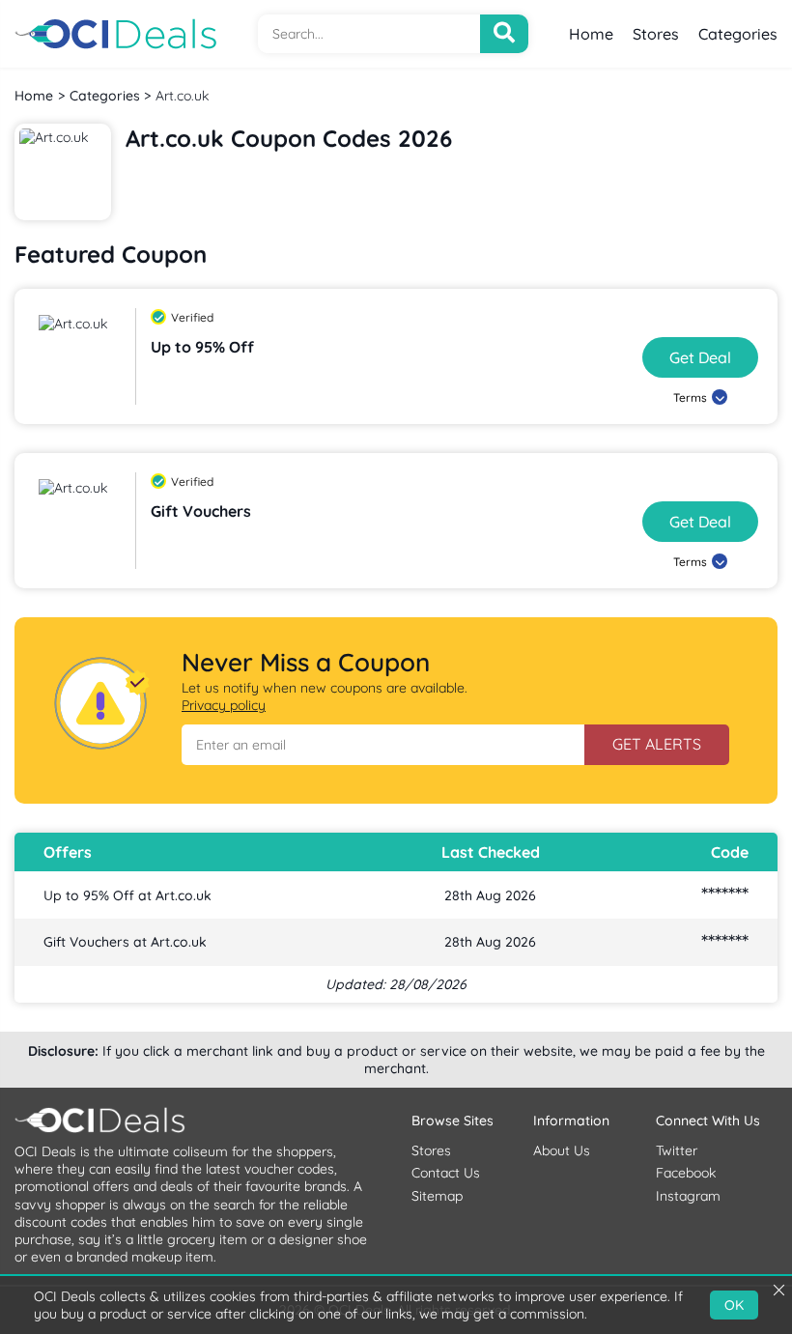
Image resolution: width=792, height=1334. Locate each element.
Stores (656, 33)
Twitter (676, 1150)
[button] (383, 744)
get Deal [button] (700, 357)
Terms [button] (690, 397)
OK (734, 1305)
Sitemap (437, 1196)
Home (591, 33)
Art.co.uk (182, 95)
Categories (738, 33)
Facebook (686, 1172)
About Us (561, 1150)
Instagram (688, 1196)
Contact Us (445, 1172)
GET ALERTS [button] (656, 743)
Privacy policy (224, 705)
